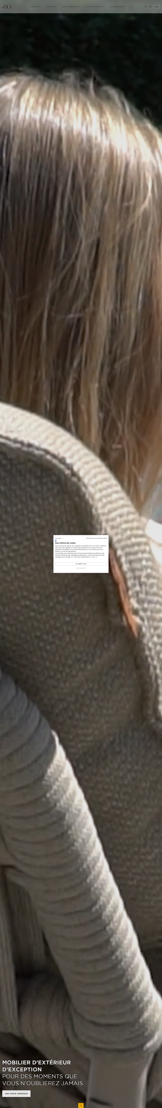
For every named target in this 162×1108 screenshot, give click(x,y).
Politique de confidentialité (96, 538)
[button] (59, 538)
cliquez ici (94, 557)
